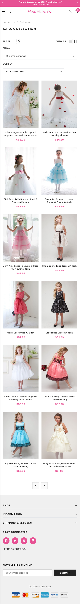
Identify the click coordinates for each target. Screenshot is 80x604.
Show (6, 48)
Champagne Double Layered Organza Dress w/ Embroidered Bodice (20, 135)
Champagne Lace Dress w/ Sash (59, 265)
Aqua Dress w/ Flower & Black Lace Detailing (20, 465)
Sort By (8, 63)
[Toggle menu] (3, 11)
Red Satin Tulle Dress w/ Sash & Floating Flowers (59, 134)
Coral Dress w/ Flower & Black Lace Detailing (59, 398)
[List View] (70, 41)
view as (61, 41)
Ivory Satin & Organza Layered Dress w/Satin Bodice (59, 465)
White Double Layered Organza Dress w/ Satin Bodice (20, 398)
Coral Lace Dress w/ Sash (20, 332)
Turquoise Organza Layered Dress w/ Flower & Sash (59, 200)
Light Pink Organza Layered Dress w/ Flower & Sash (20, 267)
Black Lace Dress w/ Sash (59, 332)
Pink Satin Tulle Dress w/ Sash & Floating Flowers (21, 200)
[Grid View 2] (75, 41)
